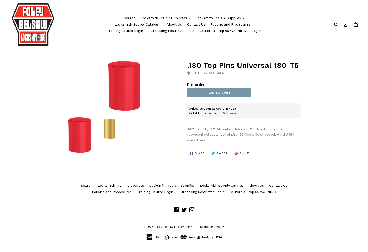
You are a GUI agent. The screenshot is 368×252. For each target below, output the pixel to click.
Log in (256, 31)
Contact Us (196, 24)
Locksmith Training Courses (164, 18)
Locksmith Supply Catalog (137, 24)
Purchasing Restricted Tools (171, 31)
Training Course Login (125, 31)
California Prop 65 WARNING (223, 31)
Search (129, 18)
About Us (174, 24)
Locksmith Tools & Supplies (219, 18)
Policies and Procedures (231, 24)
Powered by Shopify (211, 226)
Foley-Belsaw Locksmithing (173, 226)
